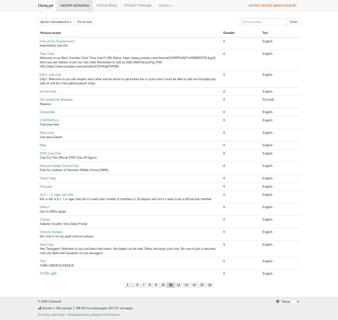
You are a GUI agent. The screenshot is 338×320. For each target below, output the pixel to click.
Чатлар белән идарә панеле (272, 5)
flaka (43, 145)
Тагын (164, 5)
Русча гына (84, 21)
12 (178, 285)
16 (209, 285)
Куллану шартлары (51, 314)
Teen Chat (46, 244)
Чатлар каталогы (74, 5)
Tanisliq (45, 219)
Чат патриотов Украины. (56, 99)
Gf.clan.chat (48, 91)
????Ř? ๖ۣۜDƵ (48, 273)
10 (163, 285)
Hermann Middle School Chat (59, 166)
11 (170, 285)
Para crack (47, 132)
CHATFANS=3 (49, 120)
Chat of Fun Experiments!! (57, 41)
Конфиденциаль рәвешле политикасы (94, 314)
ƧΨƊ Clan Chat (50, 153)
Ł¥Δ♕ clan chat (50, 74)
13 (186, 285)
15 (201, 285)
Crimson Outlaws (51, 232)
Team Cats (47, 53)
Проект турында (138, 5)
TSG (43, 261)
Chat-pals (46, 186)
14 (194, 285)
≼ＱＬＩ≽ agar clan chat (56, 194)
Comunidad (47, 112)
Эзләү (293, 21)
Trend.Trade (48, 178)
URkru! (44, 207)
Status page (106, 5)
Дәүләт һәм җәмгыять (55, 21)
